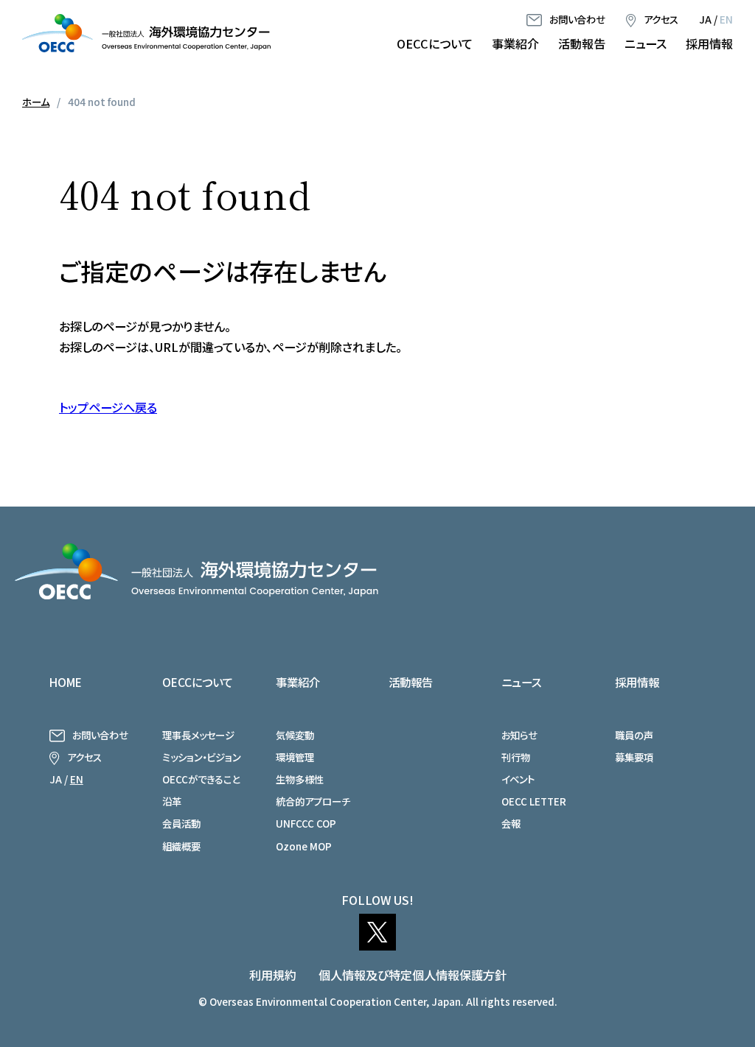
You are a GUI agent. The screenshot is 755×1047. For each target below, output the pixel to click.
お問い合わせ (577, 19)
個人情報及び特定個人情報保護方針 (413, 975)
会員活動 (181, 823)
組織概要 (181, 846)
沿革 (171, 801)
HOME (65, 682)
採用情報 (709, 43)
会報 (511, 823)
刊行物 (515, 757)
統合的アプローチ (313, 801)
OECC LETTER (533, 801)
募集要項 (634, 757)
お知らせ (519, 734)
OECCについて (435, 43)
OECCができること (201, 779)
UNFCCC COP (306, 823)
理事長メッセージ (198, 734)
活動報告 (581, 43)
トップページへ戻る (108, 407)
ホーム (35, 101)
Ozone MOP (304, 846)
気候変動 (295, 734)
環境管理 (295, 757)
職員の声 (634, 734)
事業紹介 (515, 43)
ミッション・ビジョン (201, 757)
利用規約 (272, 975)
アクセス (661, 19)
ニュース (645, 43)
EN (726, 19)
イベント (518, 779)
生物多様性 (300, 779)
